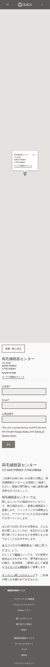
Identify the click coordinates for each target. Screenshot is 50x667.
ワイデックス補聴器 (16, 567)
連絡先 (24, 655)
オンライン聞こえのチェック (18, 575)
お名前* (6, 386)
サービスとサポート (24, 643)
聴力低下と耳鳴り (24, 624)
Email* (5, 400)
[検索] (42, 4)
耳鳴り (24, 629)
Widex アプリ (24, 610)
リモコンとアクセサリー (24, 604)
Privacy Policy (22, 431)
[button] (25, 174)
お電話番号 (7, 413)
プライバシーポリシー (24, 663)
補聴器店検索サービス (24, 638)
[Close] (34, 155)
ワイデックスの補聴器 (24, 598)
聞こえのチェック (24, 618)
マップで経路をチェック (13, 376)
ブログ (24, 649)
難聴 (17, 554)
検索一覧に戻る (13, 348)
